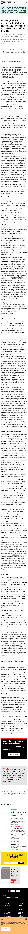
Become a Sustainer (20, 906)
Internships (20, 916)
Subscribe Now (14, 881)
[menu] (14, 2)
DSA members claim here (14, 754)
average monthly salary (17, 277)
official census (15, 555)
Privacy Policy (7, 908)
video (9, 243)
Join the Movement (6, 929)
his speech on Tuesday (11, 304)
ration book (17, 278)
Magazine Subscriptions (7, 915)
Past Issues (7, 906)
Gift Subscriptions (7, 916)
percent (3, 462)
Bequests (20, 908)
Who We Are (7, 905)
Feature (3, 18)
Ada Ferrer (4, 46)
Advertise (20, 909)
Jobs (20, 915)
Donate (20, 905)
